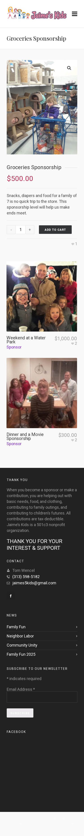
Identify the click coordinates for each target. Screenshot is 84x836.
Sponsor (14, 347)
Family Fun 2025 (21, 654)
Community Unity (22, 645)
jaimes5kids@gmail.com (34, 583)
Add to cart (55, 229)
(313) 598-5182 (26, 576)
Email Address (21, 689)
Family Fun (16, 626)
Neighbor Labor (20, 636)
